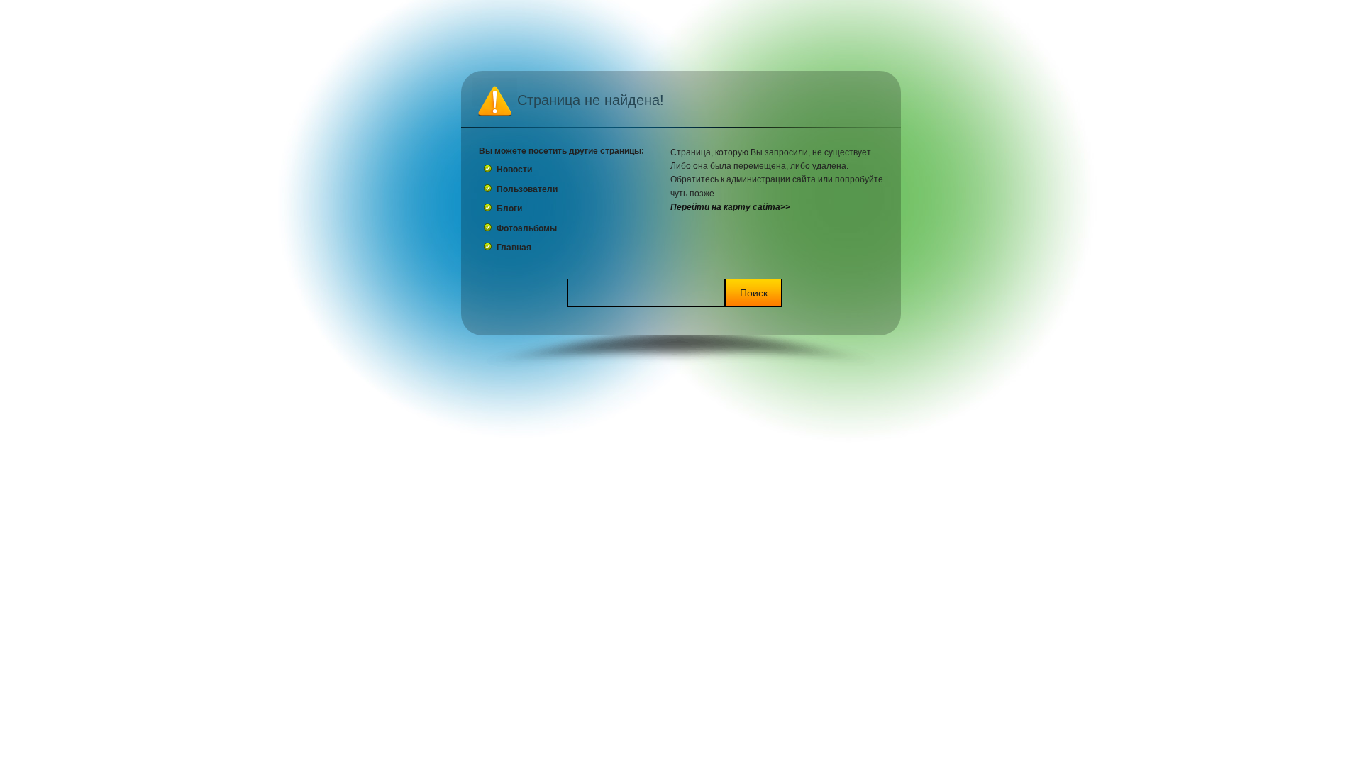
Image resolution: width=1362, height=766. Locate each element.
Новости (514, 169)
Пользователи (527, 189)
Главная (514, 247)
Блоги (509, 208)
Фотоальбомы (527, 228)
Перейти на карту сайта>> (730, 207)
